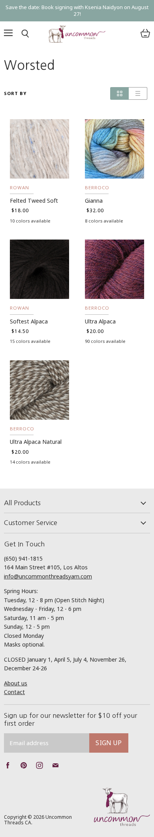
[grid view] (119, 93)
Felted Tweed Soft (34, 200)
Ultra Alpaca (100, 321)
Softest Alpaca (29, 321)
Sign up (109, 742)
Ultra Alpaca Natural (36, 441)
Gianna (94, 200)
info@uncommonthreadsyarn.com (48, 576)
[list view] (138, 93)
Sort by (15, 93)
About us (15, 683)
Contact (14, 692)
